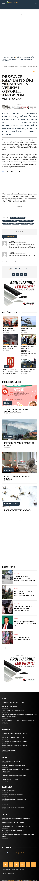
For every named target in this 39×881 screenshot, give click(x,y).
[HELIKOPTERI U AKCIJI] (28, 321)
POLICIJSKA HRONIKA (9, 750)
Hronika (8, 436)
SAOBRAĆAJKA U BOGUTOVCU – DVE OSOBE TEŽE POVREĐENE (25, 578)
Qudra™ (30, 880)
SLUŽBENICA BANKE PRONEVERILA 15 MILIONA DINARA (23, 608)
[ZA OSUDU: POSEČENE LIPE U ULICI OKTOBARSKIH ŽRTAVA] (7, 592)
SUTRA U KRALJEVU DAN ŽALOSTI (10, 347)
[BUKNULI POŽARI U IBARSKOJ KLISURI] (19, 429)
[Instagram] (17, 274)
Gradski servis (11, 504)
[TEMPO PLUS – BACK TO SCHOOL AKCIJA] (19, 395)
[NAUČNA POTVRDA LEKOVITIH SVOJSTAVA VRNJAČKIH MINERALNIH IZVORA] (28, 339)
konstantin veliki (26, 220)
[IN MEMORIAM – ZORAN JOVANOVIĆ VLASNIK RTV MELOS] (7, 622)
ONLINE (20, 880)
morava (16, 223)
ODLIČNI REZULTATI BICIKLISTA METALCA (16, 818)
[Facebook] (13, 274)
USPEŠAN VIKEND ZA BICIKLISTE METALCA (16, 826)
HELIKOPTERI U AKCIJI (9, 706)
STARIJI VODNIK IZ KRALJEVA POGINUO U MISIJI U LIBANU (10, 371)
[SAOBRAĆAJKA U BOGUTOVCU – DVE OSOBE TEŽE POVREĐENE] (7, 577)
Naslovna (5, 57)
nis (31, 223)
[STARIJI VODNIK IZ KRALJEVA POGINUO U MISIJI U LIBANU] (10, 362)
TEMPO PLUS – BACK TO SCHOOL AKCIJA (16, 410)
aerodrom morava (17, 218)
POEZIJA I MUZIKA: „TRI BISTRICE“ (13, 807)
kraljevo (7, 223)
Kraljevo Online (22, 268)
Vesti (13, 57)
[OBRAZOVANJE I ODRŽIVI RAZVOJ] (10, 321)
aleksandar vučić (10, 220)
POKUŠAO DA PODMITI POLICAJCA (13, 737)
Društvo (8, 470)
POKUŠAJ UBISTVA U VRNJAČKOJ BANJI (14, 746)
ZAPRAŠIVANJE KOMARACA (18, 510)
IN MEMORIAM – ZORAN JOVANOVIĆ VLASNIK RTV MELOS (25, 623)
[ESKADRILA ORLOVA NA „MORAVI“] (28, 362)
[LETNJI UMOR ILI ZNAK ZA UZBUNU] (19, 462)
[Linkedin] (16, 864)
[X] (21, 274)
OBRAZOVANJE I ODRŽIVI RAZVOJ (9, 329)
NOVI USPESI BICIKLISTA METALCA (13, 830)
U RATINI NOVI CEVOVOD (10, 779)
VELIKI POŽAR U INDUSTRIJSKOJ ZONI (14, 742)
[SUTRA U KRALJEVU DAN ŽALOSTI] (10, 339)
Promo (7, 403)
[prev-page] (3, 648)
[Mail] (22, 864)
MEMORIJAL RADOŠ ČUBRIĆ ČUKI (13, 822)
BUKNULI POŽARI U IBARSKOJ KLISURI (14, 733)
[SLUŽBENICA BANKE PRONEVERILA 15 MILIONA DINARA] (7, 607)
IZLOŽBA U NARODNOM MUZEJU (12, 795)
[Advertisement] (19, 34)
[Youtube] (25, 274)
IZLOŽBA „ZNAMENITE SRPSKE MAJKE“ (14, 799)
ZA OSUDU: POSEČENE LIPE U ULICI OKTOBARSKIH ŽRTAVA (24, 593)
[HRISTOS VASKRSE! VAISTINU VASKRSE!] (7, 637)
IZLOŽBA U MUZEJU (8, 791)
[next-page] (6, 648)
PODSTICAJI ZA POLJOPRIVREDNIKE (13, 765)
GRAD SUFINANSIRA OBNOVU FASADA (14, 775)
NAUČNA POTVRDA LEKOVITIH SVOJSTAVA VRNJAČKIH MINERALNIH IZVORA (28, 350)
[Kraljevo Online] (19, 4)
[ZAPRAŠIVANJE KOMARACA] (19, 496)
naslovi (24, 223)
